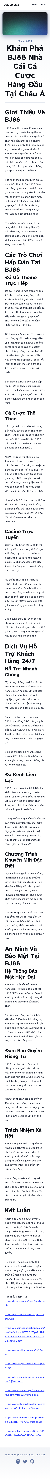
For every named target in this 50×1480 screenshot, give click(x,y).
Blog (43, 4)
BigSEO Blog (11, 4)
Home (35, 4)
